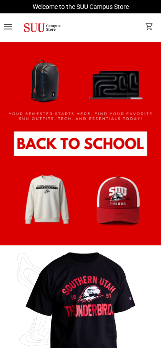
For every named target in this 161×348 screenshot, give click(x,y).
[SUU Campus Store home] (42, 28)
